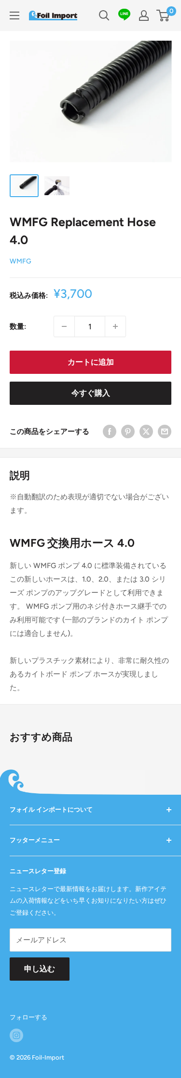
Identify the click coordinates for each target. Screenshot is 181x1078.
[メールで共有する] (164, 431)
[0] (163, 15)
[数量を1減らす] (64, 326)
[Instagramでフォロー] (16, 1035)
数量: (18, 326)
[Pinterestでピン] (128, 431)
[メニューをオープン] (14, 15)
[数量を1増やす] (115, 326)
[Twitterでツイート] (146, 431)
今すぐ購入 (90, 393)
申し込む (39, 968)
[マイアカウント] (144, 15)
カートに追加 (91, 362)
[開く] (104, 15)
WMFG (20, 261)
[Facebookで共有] (109, 431)
